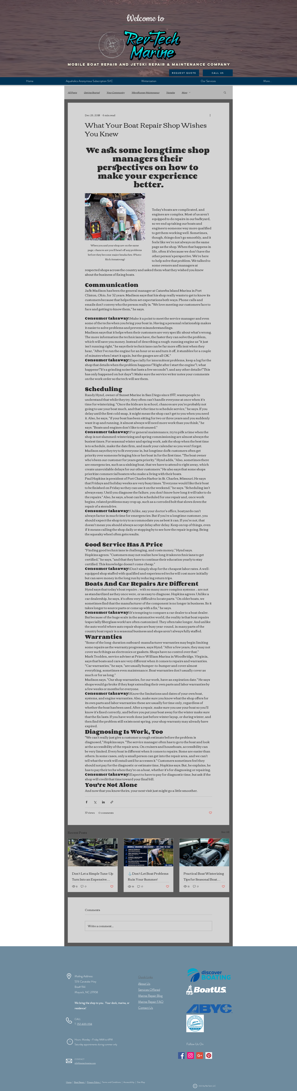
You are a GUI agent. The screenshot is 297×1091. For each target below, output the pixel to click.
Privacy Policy (94, 1082)
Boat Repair (79, 1082)
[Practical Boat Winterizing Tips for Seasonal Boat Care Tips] (204, 852)
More (184, 92)
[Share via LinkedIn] (103, 802)
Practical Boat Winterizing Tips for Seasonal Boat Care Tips (204, 876)
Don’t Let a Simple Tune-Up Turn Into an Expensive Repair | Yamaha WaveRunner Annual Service (92, 876)
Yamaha (170, 92)
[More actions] (210, 115)
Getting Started (92, 92)
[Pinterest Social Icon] (208, 1055)
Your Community (116, 92)
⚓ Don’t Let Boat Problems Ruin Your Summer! (148, 876)
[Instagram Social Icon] (190, 1055)
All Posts (72, 92)
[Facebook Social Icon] (181, 1055)
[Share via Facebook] (86, 802)
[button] (225, 92)
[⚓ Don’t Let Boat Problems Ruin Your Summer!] (148, 852)
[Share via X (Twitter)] (95, 802)
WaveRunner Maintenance (145, 92)
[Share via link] (111, 802)
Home (69, 1082)
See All (225, 832)
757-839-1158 (84, 1024)
